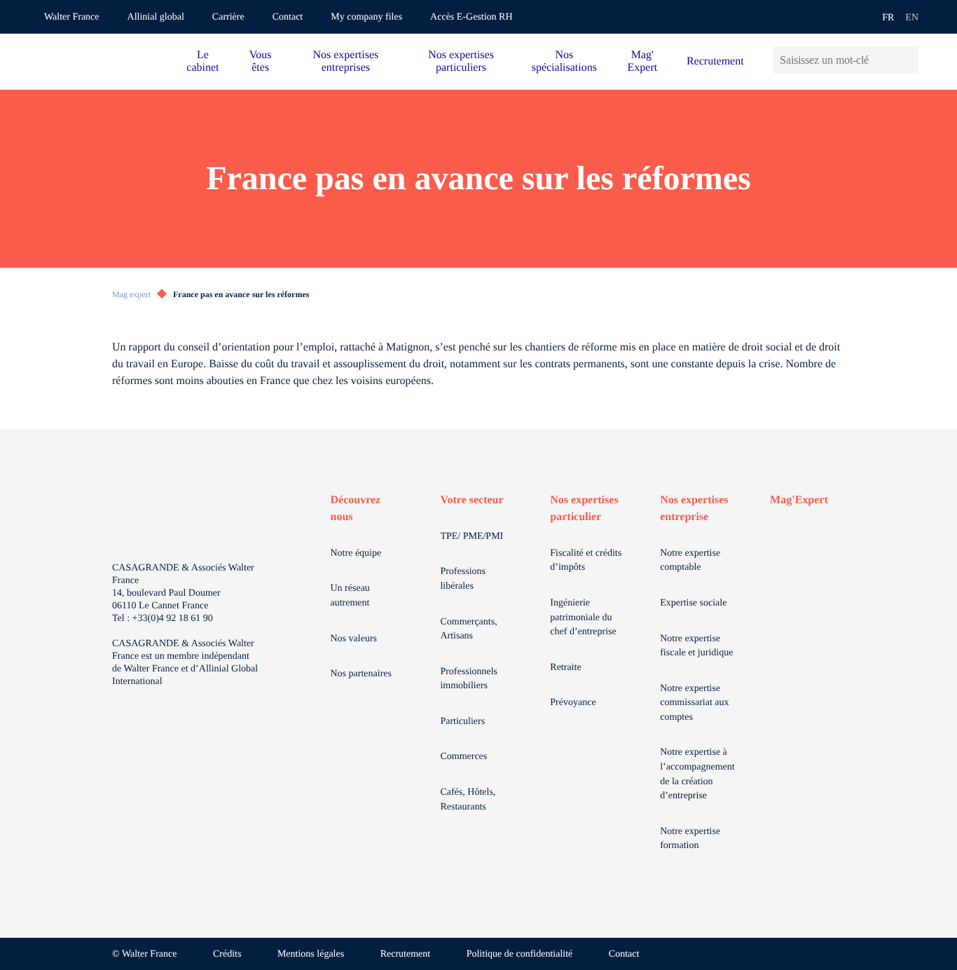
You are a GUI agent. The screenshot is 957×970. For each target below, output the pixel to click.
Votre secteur (471, 500)
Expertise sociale (693, 603)
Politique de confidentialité (520, 954)
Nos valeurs (354, 639)
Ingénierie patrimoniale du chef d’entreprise (583, 617)
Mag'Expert (799, 500)
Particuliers (462, 721)
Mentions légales (310, 954)
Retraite (565, 667)
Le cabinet (202, 61)
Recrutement (715, 61)
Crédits (227, 954)
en (911, 18)
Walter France (71, 17)
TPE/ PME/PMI (471, 536)
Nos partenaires (361, 674)
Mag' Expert (643, 61)
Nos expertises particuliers (461, 61)
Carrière (228, 17)
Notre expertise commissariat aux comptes (694, 703)
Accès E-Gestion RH (471, 17)
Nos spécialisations (564, 61)
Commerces (463, 756)
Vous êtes (260, 61)
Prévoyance (572, 702)
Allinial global (156, 17)
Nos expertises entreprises (345, 61)
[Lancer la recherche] (907, 60)
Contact (288, 17)
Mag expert (131, 294)
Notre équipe (356, 553)
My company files (366, 17)
